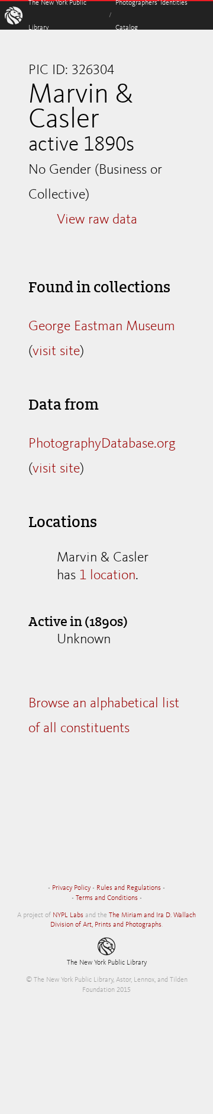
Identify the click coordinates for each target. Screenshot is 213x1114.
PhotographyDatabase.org (102, 444)
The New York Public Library (107, 962)
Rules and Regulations (128, 888)
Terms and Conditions (107, 898)
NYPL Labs (68, 915)
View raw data (97, 220)
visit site (56, 351)
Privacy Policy (71, 888)
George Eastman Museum (101, 327)
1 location (107, 576)
